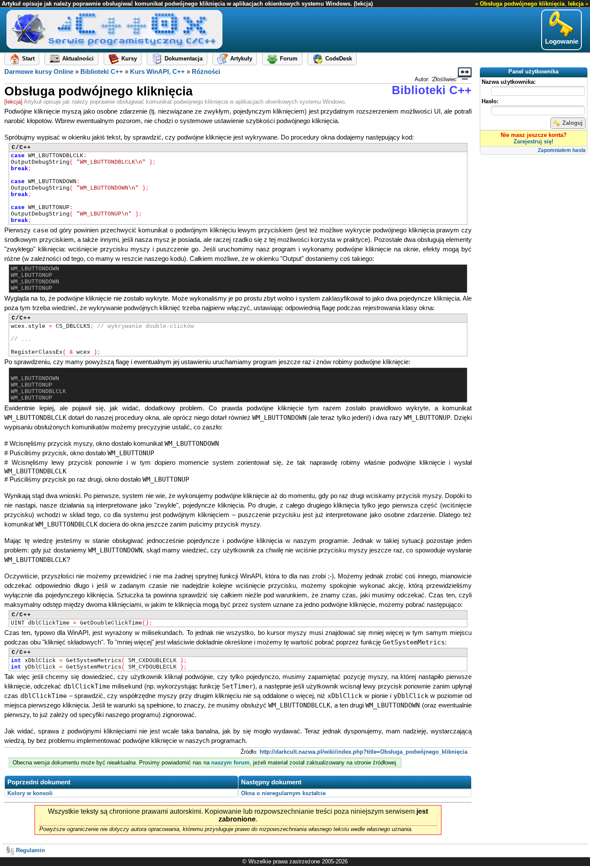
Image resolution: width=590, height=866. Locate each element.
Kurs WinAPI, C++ (157, 71)
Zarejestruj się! (533, 141)
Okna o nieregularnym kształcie (283, 793)
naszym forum (230, 762)
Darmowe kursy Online (38, 71)
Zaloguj (572, 123)
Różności (206, 71)
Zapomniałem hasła (562, 150)
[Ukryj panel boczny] (465, 73)
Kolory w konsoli (30, 793)
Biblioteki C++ (101, 71)
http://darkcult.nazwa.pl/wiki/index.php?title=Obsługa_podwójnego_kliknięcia (363, 752)
